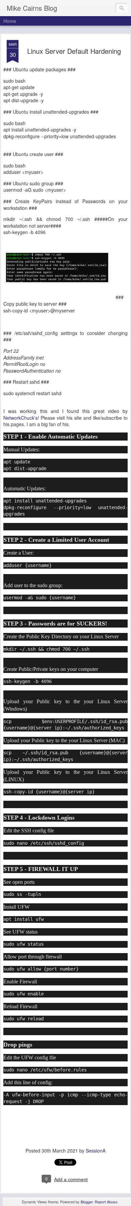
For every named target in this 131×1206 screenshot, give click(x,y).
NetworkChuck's (20, 417)
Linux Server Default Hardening (74, 51)
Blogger (87, 1201)
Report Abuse (106, 1201)
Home (9, 20)
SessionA (95, 1150)
